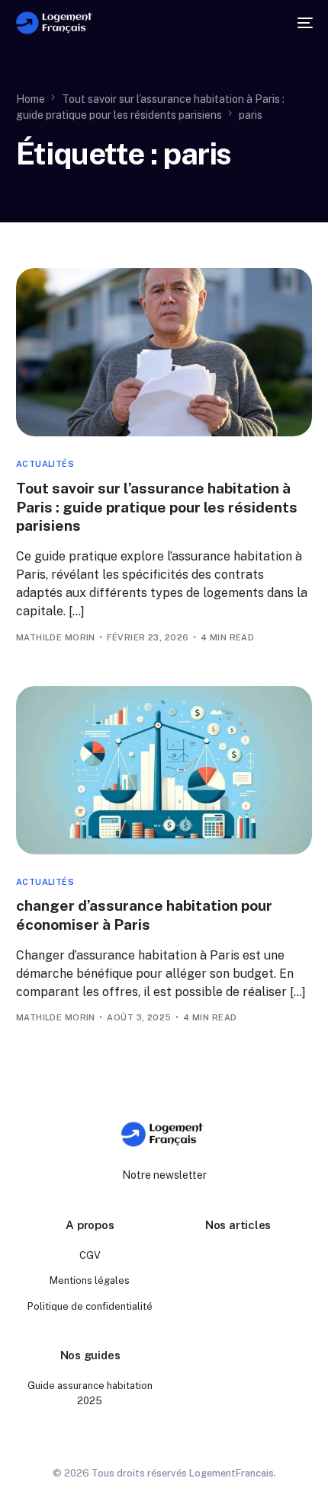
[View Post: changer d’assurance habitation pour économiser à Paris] (164, 770)
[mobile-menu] (300, 23)
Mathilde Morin (55, 637)
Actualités (45, 464)
